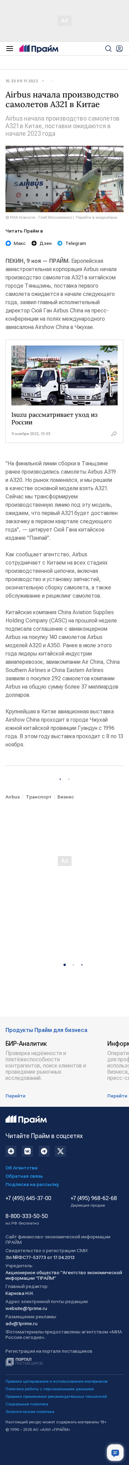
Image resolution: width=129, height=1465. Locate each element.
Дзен (46, 243)
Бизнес (65, 796)
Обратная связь (24, 1176)
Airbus (13, 796)
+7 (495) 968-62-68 (94, 1201)
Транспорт (39, 796)
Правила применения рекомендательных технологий (56, 1396)
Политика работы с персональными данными (50, 1388)
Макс (20, 243)
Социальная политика (27, 1404)
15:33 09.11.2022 (22, 81)
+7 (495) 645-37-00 (28, 1198)
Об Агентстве (21, 1167)
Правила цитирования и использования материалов (57, 1381)
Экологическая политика (30, 1411)
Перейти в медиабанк (96, 217)
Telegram (75, 243)
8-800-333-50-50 (27, 1219)
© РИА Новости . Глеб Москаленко (39, 217)
